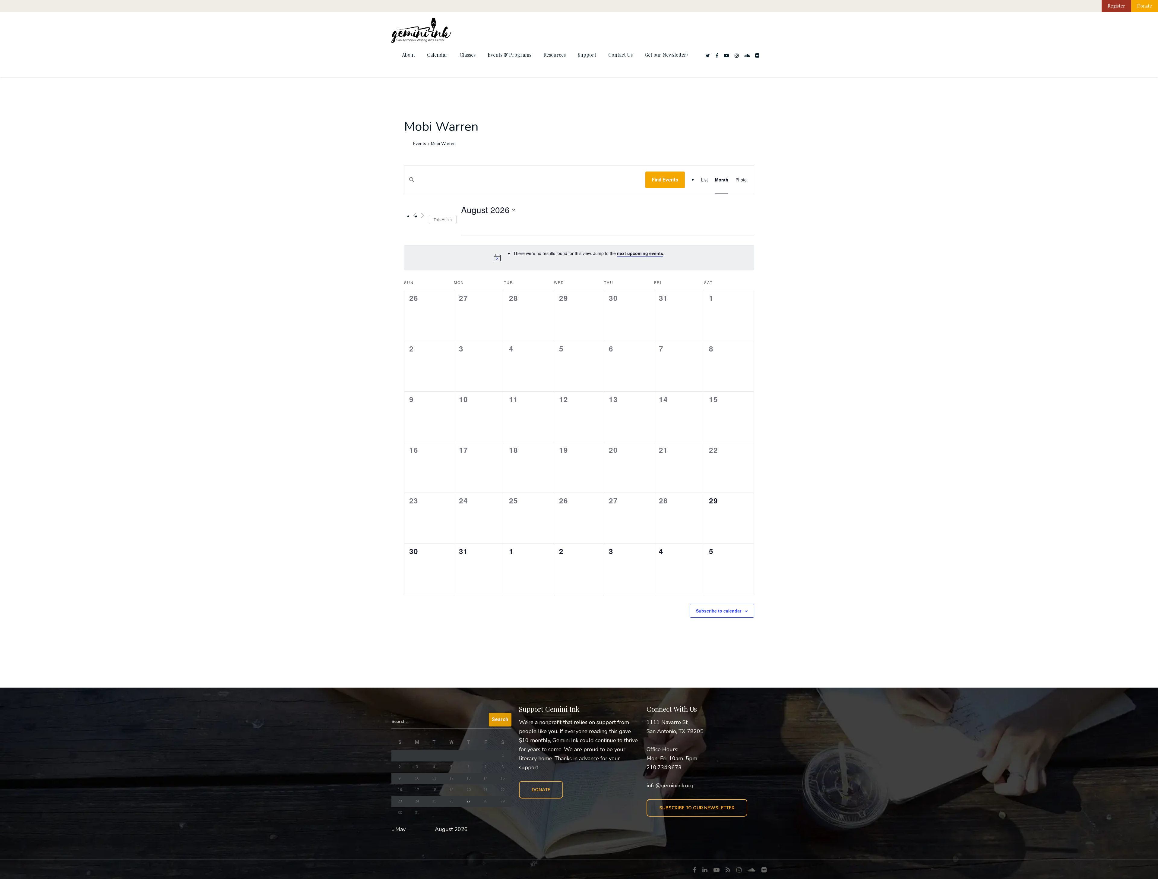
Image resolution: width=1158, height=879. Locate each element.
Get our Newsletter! (666, 55)
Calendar (437, 55)
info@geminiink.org (670, 785)
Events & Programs (509, 55)
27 (469, 801)
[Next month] (422, 215)
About (408, 55)
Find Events (665, 180)
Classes (468, 55)
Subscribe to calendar (718, 611)
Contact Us (620, 55)
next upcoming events (640, 253)
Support (587, 55)
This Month (443, 219)
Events (419, 143)
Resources (554, 55)
